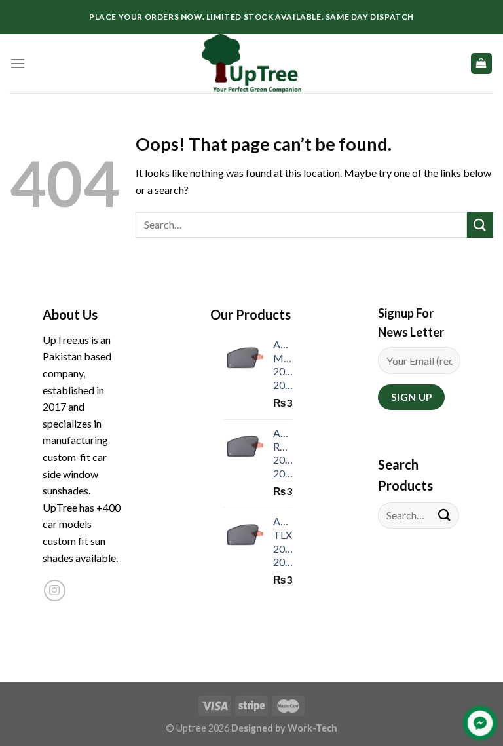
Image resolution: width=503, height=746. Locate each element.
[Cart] (482, 64)
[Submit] (480, 224)
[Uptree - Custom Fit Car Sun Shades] (251, 63)
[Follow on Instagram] (54, 590)
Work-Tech (312, 728)
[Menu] (18, 63)
